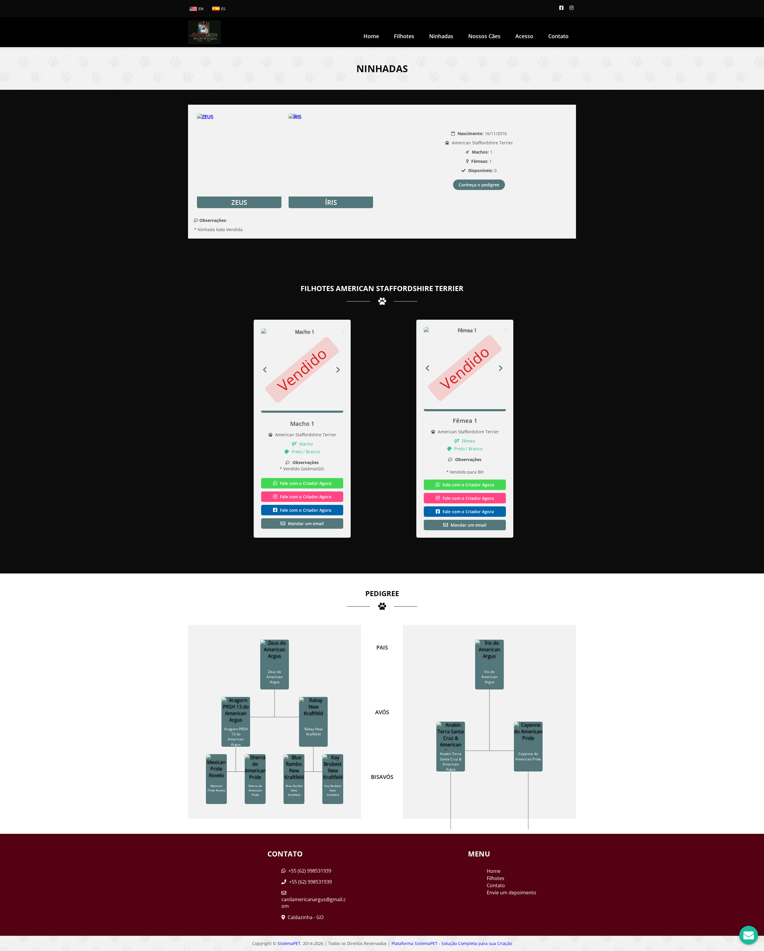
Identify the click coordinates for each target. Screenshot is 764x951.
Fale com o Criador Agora (305, 483)
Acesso (524, 36)
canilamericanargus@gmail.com (313, 902)
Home (371, 36)
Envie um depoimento (511, 892)
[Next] (339, 370)
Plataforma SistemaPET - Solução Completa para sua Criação (452, 943)
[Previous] (264, 370)
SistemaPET (289, 943)
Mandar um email (305, 523)
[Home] (204, 32)
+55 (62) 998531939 (309, 871)
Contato (558, 36)
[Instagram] (571, 7)
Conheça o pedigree (479, 185)
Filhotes (404, 36)
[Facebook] (561, 7)
